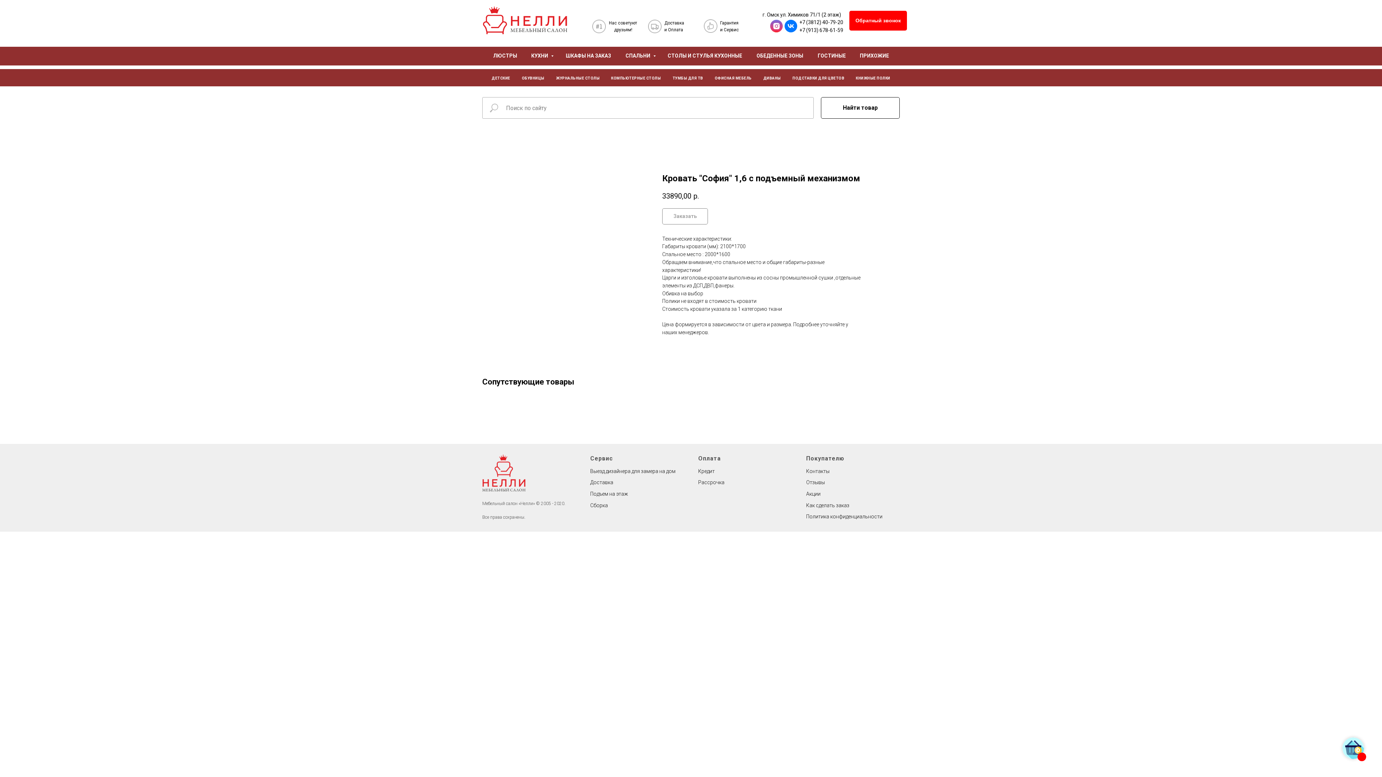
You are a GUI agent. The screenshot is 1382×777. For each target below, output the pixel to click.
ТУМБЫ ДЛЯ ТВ (688, 78)
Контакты (818, 471)
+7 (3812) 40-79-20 (821, 22)
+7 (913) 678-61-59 (821, 30)
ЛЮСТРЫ (505, 56)
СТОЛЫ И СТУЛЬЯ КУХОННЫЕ (705, 56)
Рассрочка (711, 482)
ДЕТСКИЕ (501, 78)
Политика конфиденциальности (844, 516)
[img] (525, 20)
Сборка (599, 505)
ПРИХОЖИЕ (874, 56)
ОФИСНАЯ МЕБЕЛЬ (733, 78)
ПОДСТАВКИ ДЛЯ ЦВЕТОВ (818, 78)
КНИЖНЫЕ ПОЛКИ (873, 78)
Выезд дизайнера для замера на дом (633, 471)
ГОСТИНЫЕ (832, 56)
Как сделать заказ (827, 505)
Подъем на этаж (609, 494)
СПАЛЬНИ (638, 56)
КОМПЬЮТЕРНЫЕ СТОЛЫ (636, 78)
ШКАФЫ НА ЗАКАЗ (588, 56)
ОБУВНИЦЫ (533, 78)
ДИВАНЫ (772, 78)
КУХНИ (540, 56)
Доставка (601, 482)
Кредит (706, 471)
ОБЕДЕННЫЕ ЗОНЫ (780, 56)
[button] (878, 21)
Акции (813, 494)
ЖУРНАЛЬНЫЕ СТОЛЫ (578, 78)
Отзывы (815, 482)
